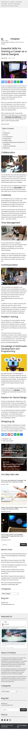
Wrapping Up (6, 148)
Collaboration (6, 133)
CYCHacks (15, 39)
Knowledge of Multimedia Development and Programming (14, 143)
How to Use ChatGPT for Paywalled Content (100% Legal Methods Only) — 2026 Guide (12, 536)
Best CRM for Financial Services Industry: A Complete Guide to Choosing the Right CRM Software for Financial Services (13, 578)
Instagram (17, 4)
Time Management (8, 136)
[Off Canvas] (2, 39)
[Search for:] (10, 545)
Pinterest (4, 4)
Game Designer (9, 440)
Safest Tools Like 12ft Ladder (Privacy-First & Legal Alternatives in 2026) (14, 508)
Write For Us (5, 1)
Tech (10, 438)
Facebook (19, 1)
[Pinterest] (5, 720)
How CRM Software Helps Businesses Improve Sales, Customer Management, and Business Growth (14, 555)
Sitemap (12, 1)
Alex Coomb (4, 58)
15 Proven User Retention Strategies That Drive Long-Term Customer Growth (13, 481)
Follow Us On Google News (9, 6)
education (17, 390)
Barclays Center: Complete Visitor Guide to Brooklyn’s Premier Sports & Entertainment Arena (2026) (12, 571)
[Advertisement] (14, 23)
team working (18, 187)
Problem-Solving (7, 140)
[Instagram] (10, 720)
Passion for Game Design (9, 146)
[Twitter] (7, 720)
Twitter (10, 4)
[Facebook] (2, 720)
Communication (7, 138)
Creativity (5, 134)
